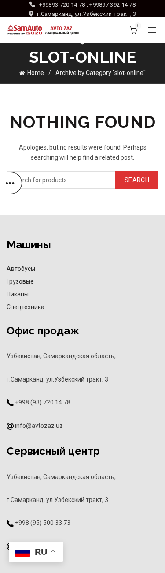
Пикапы (18, 294)
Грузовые (20, 281)
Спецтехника (25, 307)
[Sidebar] (11, 183)
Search (137, 180)
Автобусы (21, 268)
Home (35, 72)
